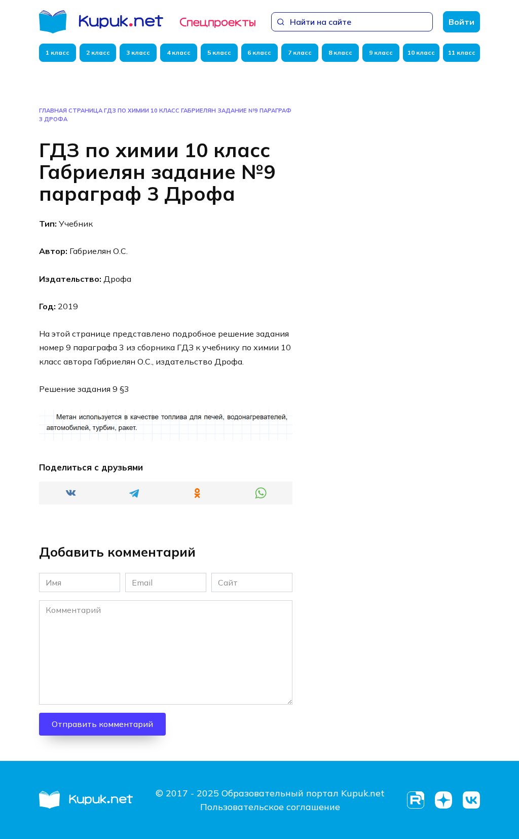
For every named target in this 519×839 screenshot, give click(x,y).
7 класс (300, 52)
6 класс (259, 52)
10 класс (421, 52)
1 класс (57, 52)
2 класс (98, 52)
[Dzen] (443, 800)
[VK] (471, 800)
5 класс (219, 52)
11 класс (461, 52)
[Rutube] (415, 800)
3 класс (138, 52)
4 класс (179, 52)
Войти (461, 22)
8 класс (340, 52)
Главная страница (70, 110)
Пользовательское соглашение (270, 807)
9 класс (381, 52)
